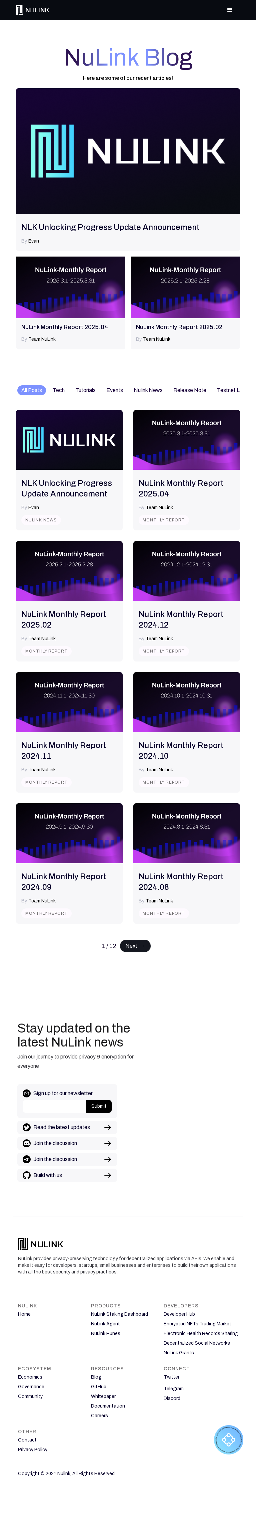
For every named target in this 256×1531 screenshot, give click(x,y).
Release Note (189, 390)
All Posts (31, 390)
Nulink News (148, 390)
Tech (59, 390)
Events (114, 390)
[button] (230, 10)
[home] (32, 9)
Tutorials (85, 390)
